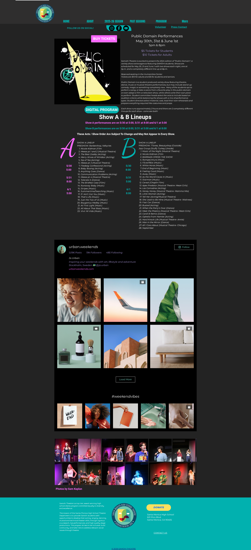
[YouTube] (126, 28)
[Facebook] (119, 28)
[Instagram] (112, 28)
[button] (114, 21)
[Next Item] (191, 462)
